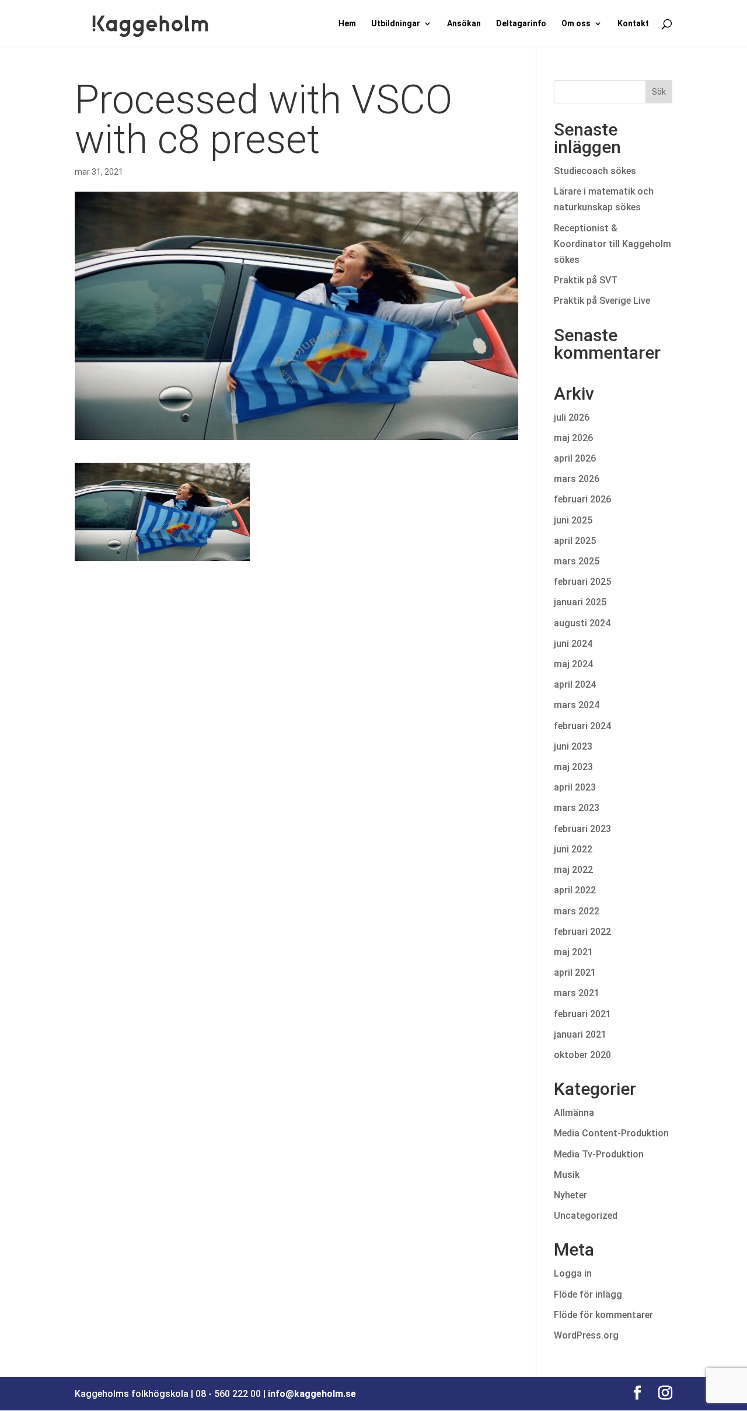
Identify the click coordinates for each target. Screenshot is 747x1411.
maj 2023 (573, 766)
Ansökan (464, 23)
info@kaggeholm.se (312, 1393)
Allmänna (574, 1112)
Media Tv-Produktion (599, 1154)
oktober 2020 (582, 1054)
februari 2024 (582, 725)
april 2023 (575, 787)
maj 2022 (573, 869)
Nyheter (570, 1195)
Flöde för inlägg (588, 1294)
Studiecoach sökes (595, 170)
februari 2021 (582, 1014)
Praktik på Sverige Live (602, 300)
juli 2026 (571, 417)
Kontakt (633, 23)
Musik (567, 1174)
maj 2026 (573, 437)
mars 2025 (576, 561)
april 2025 (575, 540)
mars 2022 (576, 911)
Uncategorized (585, 1215)
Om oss (576, 23)
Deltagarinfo (521, 23)
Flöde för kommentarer (603, 1314)
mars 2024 (576, 704)
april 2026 (575, 458)
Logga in (573, 1273)
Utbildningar (395, 23)
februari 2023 (582, 828)
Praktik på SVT (585, 280)
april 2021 (575, 972)
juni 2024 (573, 643)
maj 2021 (573, 952)
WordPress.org (586, 1335)
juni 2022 (573, 849)
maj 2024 (573, 664)
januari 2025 (580, 602)
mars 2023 (576, 807)
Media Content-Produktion (611, 1133)
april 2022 (575, 890)
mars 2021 (576, 993)
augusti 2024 (582, 623)
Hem (347, 23)
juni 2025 (573, 520)
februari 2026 (582, 499)
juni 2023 (573, 746)
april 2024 (575, 684)
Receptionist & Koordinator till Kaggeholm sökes (612, 244)
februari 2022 (582, 931)
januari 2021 (580, 1034)
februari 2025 (582, 581)
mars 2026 (576, 478)
